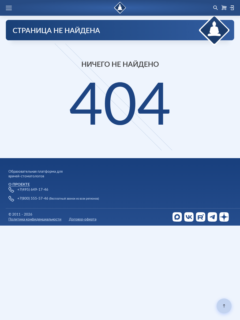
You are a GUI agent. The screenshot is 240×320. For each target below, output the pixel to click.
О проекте (19, 184)
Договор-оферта (82, 219)
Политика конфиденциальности (34, 219)
